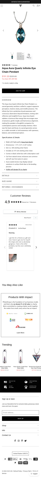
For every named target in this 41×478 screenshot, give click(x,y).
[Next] (37, 30)
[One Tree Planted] (29, 313)
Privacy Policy (27, 471)
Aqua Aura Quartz (27, 142)
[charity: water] (12, 313)
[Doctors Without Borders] (20, 326)
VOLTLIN (9, 471)
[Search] (34, 6)
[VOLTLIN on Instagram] (18, 441)
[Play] (20, 30)
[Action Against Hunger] (12, 320)
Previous (5, 246)
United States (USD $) (20, 453)
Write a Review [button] (21, 212)
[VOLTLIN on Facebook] (15, 441)
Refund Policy (17, 471)
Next (36, 246)
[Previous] (3, 30)
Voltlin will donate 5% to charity (16, 169)
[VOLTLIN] (20, 6)
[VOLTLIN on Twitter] (25, 441)
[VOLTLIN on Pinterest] (22, 441)
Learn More (20, 333)
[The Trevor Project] (29, 320)
